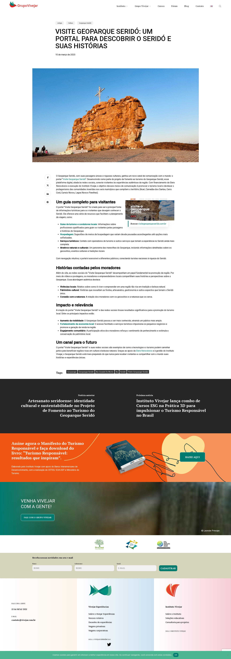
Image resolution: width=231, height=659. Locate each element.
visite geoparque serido (138, 371)
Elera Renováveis (144, 351)
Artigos (59, 23)
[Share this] (48, 177)
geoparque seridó (86, 371)
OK (176, 655)
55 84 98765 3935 (19, 609)
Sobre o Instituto (173, 613)
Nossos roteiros (96, 618)
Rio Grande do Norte (104, 371)
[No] (227, 655)
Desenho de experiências (100, 622)
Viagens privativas (96, 626)
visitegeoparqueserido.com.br (152, 223)
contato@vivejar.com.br (23, 620)
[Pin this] (48, 202)
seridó (123, 371)
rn (117, 371)
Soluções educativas (174, 618)
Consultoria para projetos (177, 622)
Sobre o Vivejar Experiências (101, 613)
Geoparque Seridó (85, 23)
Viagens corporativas (98, 630)
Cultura (70, 23)
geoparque (71, 371)
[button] (192, 457)
